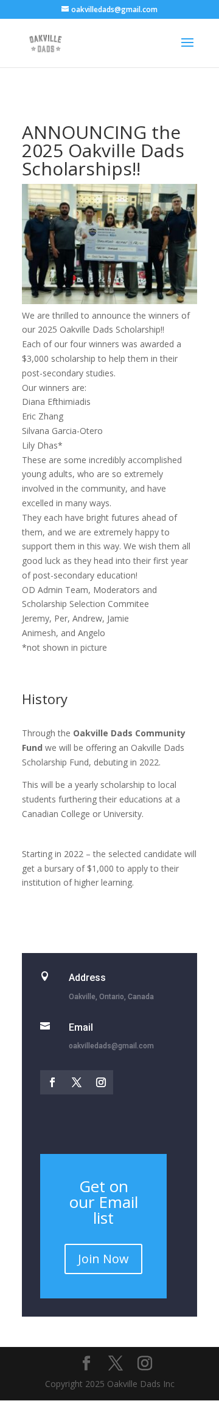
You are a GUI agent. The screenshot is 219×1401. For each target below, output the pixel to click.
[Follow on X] (76, 1082)
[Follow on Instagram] (101, 1082)
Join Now (103, 1258)
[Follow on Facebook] (52, 1082)
